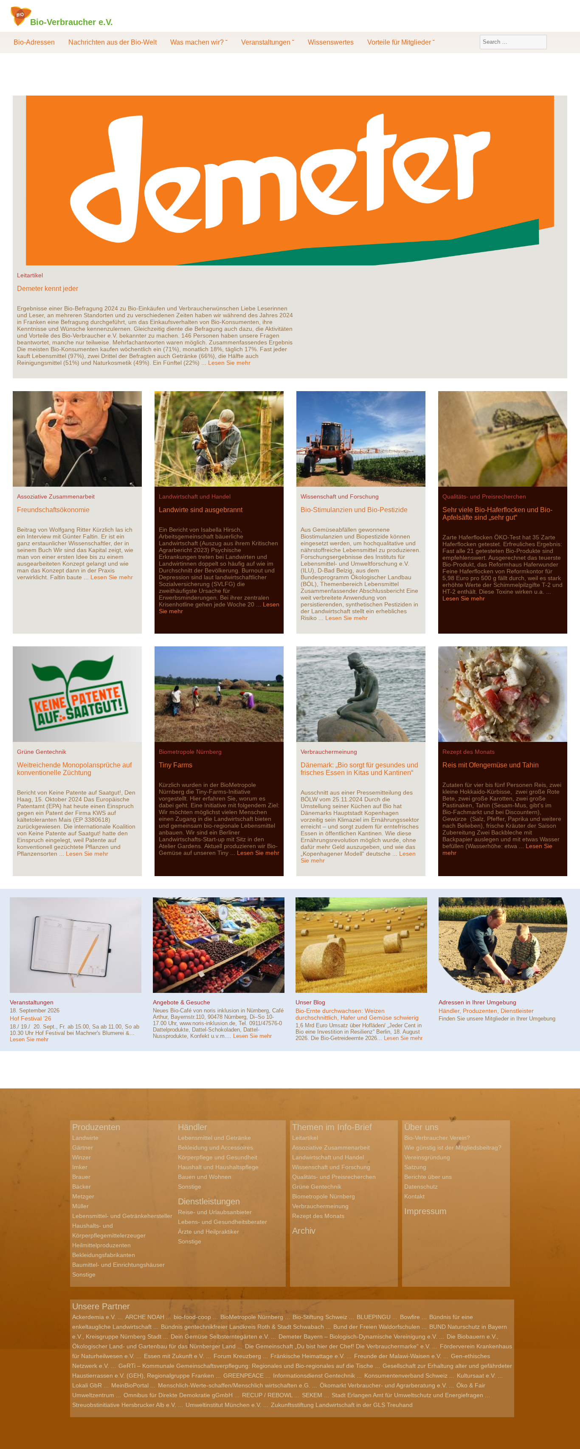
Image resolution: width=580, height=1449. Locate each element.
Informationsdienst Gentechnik (314, 1375)
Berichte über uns (428, 1176)
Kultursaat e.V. (476, 1375)
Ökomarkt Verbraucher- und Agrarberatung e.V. (383, 1385)
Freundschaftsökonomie (53, 509)
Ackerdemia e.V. (94, 1317)
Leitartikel (30, 275)
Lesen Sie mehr (229, 362)
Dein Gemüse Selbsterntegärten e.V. (220, 1336)
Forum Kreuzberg (237, 1356)
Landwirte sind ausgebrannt (200, 509)
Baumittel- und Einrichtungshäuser (118, 1264)
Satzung (415, 1167)
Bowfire (410, 1317)
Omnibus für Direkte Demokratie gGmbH (178, 1395)
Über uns (421, 1127)
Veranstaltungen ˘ (267, 42)
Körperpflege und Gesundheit (217, 1157)
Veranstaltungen (31, 1002)
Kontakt (414, 1196)
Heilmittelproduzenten (101, 1245)
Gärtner (82, 1147)
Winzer (81, 1157)
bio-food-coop (192, 1317)
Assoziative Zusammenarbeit (56, 496)
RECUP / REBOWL (267, 1395)
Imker (79, 1167)
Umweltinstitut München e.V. (224, 1404)
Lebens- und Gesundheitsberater (222, 1221)
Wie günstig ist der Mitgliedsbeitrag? (452, 1147)
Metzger (83, 1196)
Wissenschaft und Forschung (340, 496)
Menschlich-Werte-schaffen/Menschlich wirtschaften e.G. (234, 1385)
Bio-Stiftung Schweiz (320, 1317)
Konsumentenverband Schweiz (406, 1375)
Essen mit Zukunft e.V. (174, 1356)
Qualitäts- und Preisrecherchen (484, 496)
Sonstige (84, 1274)
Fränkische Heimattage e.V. (307, 1356)
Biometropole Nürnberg (190, 751)
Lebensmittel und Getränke (214, 1137)
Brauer (81, 1176)
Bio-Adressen (34, 42)
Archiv (303, 1230)
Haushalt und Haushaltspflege (218, 1167)
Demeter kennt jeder (47, 288)
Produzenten (96, 1127)
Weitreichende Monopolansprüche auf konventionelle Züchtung (74, 768)
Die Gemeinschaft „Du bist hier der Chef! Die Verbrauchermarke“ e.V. (338, 1346)
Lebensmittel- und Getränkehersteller (122, 1215)
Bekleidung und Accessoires (215, 1147)
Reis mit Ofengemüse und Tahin (490, 765)
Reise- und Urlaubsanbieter (215, 1212)
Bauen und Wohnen (204, 1176)
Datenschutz (421, 1186)
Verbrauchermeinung (329, 751)
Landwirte (85, 1137)
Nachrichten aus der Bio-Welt (112, 42)
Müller (80, 1206)
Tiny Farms (175, 765)
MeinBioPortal (130, 1385)
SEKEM (312, 1395)
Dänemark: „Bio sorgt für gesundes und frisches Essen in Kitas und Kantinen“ (359, 768)
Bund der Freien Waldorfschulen (376, 1326)
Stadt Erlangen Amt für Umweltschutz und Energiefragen (407, 1395)
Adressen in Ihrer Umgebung (477, 1002)
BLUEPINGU (374, 1317)
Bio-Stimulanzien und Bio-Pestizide (354, 509)
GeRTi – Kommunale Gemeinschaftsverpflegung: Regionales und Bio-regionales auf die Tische (245, 1365)
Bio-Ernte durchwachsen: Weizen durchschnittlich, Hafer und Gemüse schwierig (357, 1014)
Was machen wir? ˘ (199, 42)
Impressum (425, 1211)
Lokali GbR (87, 1385)
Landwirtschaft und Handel (195, 496)
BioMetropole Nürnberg (251, 1317)
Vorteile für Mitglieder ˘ (401, 42)
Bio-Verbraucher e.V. (71, 21)
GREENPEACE (243, 1375)
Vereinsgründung (427, 1157)
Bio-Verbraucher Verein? (437, 1137)
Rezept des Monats (468, 751)
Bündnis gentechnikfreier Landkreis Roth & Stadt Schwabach (242, 1326)
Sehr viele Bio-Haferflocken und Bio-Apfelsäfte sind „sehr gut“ (497, 513)
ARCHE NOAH (144, 1317)
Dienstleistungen (209, 1201)
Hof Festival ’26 (30, 1018)
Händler (192, 1127)
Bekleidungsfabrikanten (103, 1255)
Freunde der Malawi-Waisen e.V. (398, 1356)
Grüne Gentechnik (41, 751)
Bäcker (81, 1186)
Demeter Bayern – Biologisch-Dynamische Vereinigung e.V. (358, 1336)
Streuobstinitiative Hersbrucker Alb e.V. (124, 1404)
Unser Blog (310, 1002)
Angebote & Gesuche (181, 1002)
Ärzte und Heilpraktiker (208, 1231)
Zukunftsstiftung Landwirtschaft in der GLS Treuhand (342, 1404)
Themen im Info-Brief (332, 1127)
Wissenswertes (331, 42)
